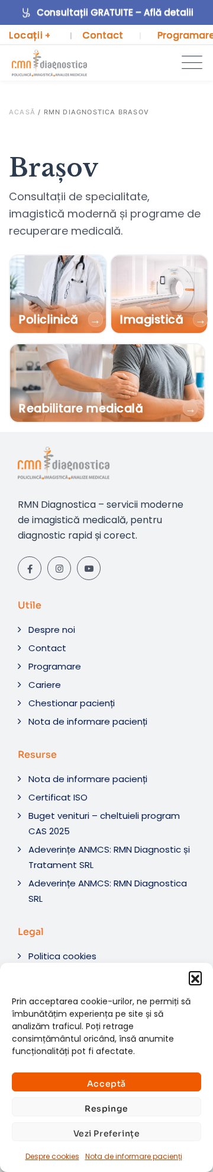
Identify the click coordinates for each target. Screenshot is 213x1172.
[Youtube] (89, 568)
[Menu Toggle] (189, 62)
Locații (30, 35)
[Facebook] (29, 568)
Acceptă (106, 1083)
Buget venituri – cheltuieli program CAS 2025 (104, 823)
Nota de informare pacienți (133, 1156)
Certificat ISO (58, 797)
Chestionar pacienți (71, 703)
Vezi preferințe (106, 1133)
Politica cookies (62, 956)
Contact (102, 35)
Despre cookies (52, 1156)
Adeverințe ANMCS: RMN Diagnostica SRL (107, 891)
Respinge (106, 1108)
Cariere (44, 684)
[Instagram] (59, 568)
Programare (54, 666)
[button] (195, 978)
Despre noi (51, 629)
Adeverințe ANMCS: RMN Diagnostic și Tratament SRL (109, 857)
